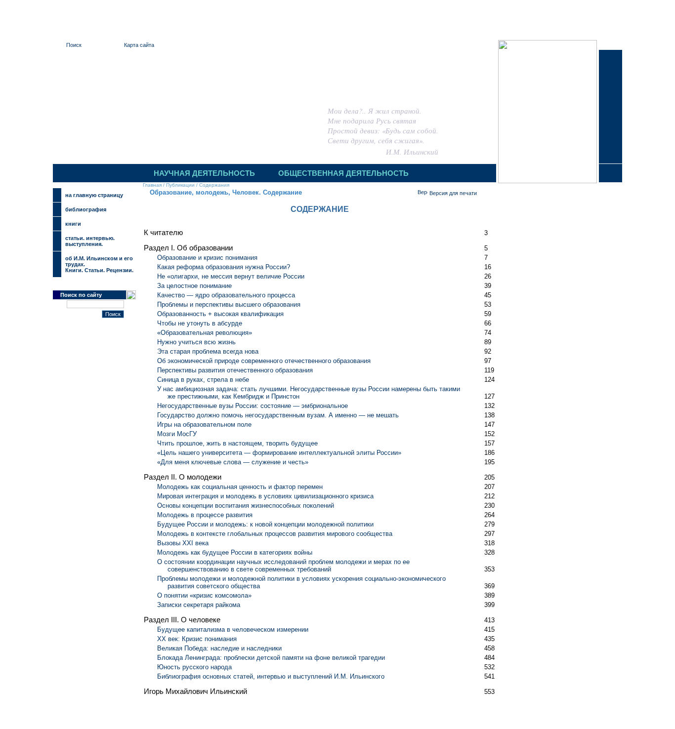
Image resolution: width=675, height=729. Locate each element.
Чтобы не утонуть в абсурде (199, 323)
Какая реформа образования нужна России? (223, 267)
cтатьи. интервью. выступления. (90, 241)
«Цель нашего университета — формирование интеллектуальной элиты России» (279, 452)
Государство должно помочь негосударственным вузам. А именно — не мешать (278, 415)
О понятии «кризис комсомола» (204, 595)
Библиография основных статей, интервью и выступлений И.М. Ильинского (270, 676)
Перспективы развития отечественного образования (235, 370)
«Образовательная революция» (204, 332)
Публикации (180, 185)
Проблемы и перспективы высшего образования (228, 304)
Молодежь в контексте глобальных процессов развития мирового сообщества (274, 533)
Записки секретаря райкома (198, 604)
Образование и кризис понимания (207, 257)
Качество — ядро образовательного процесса (226, 295)
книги (73, 224)
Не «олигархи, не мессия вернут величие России (230, 276)
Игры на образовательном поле (204, 424)
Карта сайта (139, 45)
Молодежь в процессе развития (205, 515)
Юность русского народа (194, 667)
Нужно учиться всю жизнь (196, 342)
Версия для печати (453, 193)
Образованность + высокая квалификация (220, 314)
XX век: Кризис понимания (197, 639)
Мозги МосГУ (177, 434)
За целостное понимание (194, 285)
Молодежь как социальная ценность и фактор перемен (240, 486)
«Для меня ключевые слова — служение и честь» (232, 462)
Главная (152, 185)
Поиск (74, 45)
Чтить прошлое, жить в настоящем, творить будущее (237, 443)
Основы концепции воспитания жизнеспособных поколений (245, 505)
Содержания (214, 185)
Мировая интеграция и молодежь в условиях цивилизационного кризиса (265, 496)
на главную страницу (94, 195)
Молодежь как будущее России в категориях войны (234, 552)
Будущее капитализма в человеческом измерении (232, 629)
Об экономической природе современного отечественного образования (264, 360)
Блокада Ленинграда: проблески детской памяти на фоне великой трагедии (271, 657)
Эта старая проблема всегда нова (207, 351)
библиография (85, 209)
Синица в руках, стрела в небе (203, 379)
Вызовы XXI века (183, 543)
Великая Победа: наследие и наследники (219, 648)
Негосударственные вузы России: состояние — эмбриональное (252, 405)
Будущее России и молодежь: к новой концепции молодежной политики (265, 524)
